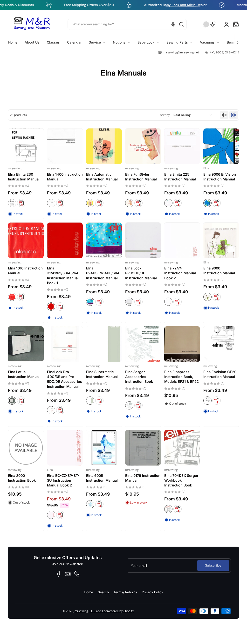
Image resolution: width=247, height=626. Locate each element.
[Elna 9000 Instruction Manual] (221, 240)
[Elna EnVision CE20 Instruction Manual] (221, 344)
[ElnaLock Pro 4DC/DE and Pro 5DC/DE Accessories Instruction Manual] (65, 344)
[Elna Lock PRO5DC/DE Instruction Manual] (143, 240)
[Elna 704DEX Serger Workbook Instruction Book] (182, 448)
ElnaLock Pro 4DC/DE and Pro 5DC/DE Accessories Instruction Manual (64, 379)
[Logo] (32, 24)
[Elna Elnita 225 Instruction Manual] (182, 146)
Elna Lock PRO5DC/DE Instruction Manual (141, 273)
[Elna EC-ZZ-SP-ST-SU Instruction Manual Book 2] (65, 448)
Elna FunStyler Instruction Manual (141, 176)
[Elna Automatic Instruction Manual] (104, 146)
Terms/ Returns (125, 592)
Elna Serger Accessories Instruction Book (139, 376)
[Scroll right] (234, 39)
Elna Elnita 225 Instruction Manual (180, 176)
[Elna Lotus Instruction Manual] (26, 344)
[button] (236, 24)
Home (88, 592)
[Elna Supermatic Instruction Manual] (104, 344)
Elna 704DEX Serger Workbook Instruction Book (181, 480)
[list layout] (224, 115)
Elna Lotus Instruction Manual (24, 374)
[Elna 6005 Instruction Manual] (104, 448)
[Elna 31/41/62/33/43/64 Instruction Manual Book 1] (65, 240)
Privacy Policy (152, 592)
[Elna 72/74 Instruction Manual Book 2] (182, 240)
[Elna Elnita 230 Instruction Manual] (26, 146)
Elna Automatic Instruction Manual (102, 176)
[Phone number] (77, 574)
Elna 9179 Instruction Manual (142, 477)
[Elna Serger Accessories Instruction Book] (143, 344)
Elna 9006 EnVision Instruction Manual (219, 176)
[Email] (68, 574)
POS (92, 611)
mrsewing (81, 611)
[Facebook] (59, 574)
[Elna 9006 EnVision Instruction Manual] (221, 146)
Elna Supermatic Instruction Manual (102, 374)
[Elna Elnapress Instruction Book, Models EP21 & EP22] (182, 344)
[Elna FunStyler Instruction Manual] (143, 146)
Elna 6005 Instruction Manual (102, 477)
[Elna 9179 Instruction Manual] (143, 448)
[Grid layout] (233, 115)
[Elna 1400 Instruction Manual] (65, 146)
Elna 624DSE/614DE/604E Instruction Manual (104, 273)
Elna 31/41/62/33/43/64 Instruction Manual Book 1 (63, 275)
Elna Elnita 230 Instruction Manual (24, 176)
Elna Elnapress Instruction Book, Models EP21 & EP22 (181, 376)
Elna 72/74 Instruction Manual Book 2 (180, 273)
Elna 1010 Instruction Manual (25, 270)
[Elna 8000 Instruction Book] (26, 448)
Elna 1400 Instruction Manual (65, 176)
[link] (97, 42)
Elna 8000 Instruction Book (22, 477)
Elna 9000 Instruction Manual (219, 270)
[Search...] (181, 24)
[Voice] (173, 24)
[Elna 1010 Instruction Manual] (26, 240)
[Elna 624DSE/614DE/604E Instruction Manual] (104, 240)
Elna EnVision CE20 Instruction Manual (219, 374)
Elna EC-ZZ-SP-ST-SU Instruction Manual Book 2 (63, 480)
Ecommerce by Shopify (118, 611)
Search (103, 592)
